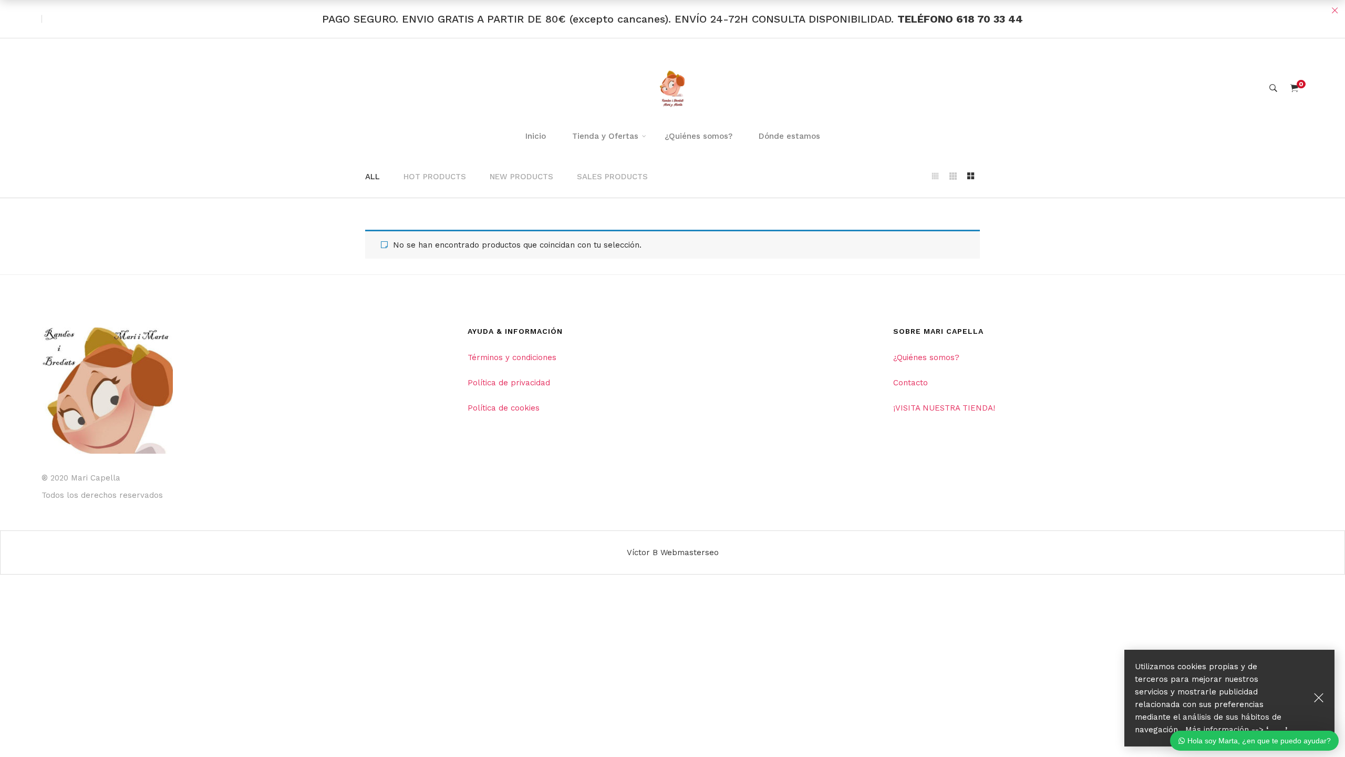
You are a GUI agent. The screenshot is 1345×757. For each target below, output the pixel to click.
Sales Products (612, 176)
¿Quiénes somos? (926, 357)
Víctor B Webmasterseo (673, 552)
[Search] (1273, 88)
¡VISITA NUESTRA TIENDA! (944, 408)
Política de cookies (504, 408)
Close (1334, 10)
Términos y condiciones (512, 357)
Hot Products (435, 176)
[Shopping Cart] (1294, 88)
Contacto (910, 382)
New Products (521, 176)
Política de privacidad (509, 382)
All (372, 176)
